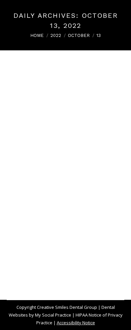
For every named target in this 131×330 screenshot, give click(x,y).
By (50, 234)
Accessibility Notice (76, 323)
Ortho (21, 226)
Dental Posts (39, 219)
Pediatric (38, 226)
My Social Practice (52, 315)
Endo (59, 219)
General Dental (81, 219)
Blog (19, 219)
